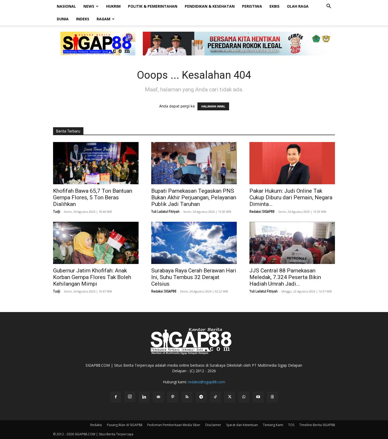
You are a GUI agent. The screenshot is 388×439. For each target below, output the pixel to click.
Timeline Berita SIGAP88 (317, 425)
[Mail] (158, 397)
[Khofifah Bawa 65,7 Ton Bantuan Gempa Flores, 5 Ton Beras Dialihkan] (96, 163)
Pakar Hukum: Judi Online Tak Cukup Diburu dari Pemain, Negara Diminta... (290, 197)
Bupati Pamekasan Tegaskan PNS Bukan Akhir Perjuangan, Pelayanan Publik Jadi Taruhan (193, 197)
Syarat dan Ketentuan (242, 425)
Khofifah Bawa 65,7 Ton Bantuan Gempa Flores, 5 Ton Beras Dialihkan (92, 197)
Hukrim (113, 6)
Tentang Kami (273, 425)
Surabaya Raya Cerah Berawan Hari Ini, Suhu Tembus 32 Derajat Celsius (193, 277)
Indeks (82, 18)
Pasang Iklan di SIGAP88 (124, 425)
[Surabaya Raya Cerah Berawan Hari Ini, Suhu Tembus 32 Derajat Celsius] (194, 243)
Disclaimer (213, 425)
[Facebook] (115, 397)
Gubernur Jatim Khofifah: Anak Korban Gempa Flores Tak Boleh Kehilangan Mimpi (92, 277)
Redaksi (96, 425)
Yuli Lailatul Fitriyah (165, 211)
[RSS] (187, 397)
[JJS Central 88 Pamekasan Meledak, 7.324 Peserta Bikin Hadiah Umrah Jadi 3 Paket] (292, 243)
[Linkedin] (144, 397)
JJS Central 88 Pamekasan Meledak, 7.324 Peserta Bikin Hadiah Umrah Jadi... (285, 277)
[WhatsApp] (244, 397)
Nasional (66, 6)
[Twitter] (229, 397)
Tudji (56, 211)
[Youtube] (258, 397)
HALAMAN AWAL (213, 106)
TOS (291, 425)
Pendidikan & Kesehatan (210, 6)
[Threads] (272, 397)
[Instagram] (130, 396)
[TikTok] (215, 397)
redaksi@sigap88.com (206, 381)
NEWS (88, 6)
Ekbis (274, 6)
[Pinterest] (172, 397)
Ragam (103, 18)
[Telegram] (201, 397)
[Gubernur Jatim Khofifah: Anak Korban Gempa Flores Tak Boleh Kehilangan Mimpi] (96, 243)
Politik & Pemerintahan (152, 6)
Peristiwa (252, 6)
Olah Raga (298, 6)
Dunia (63, 18)
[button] (328, 6)
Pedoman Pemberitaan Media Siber (173, 425)
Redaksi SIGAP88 (262, 211)
